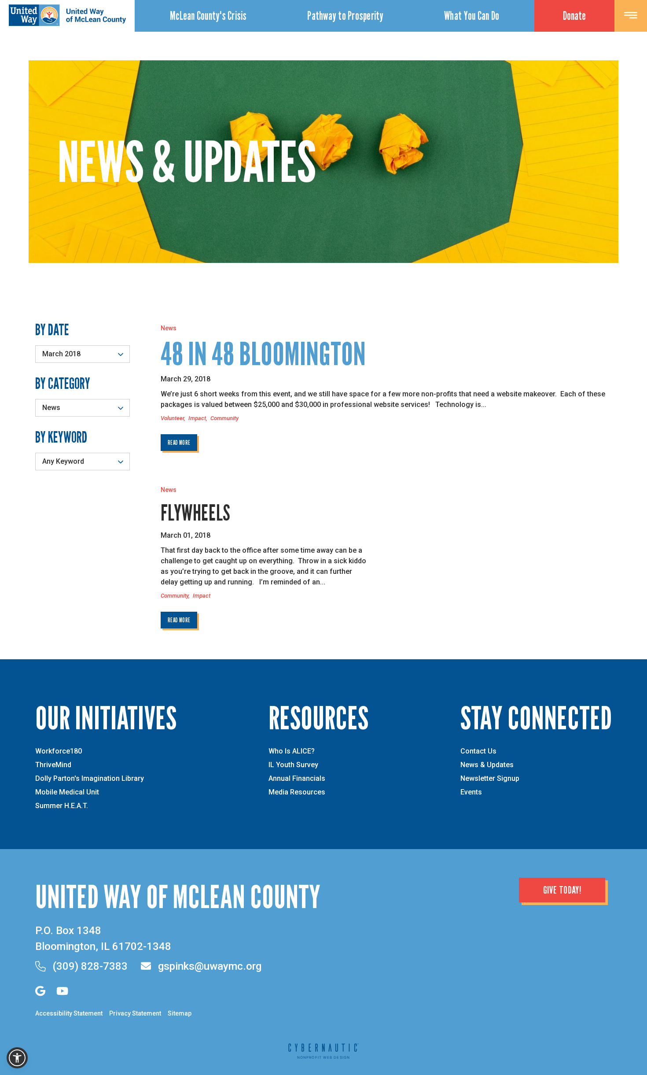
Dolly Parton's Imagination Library (89, 778)
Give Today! (562, 889)
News (168, 328)
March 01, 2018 (185, 535)
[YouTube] (62, 991)
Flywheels (195, 512)
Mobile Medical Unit (67, 792)
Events (471, 792)
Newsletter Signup (489, 778)
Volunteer (172, 418)
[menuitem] (208, 16)
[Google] (40, 991)
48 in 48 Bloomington (263, 353)
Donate (574, 15)
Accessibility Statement (69, 1013)
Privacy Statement (135, 1013)
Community (224, 418)
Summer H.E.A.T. (61, 805)
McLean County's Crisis (208, 15)
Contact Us (478, 751)
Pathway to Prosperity (345, 15)
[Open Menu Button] (630, 16)
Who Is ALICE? (291, 751)
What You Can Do (471, 15)
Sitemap (179, 1013)
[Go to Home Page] (67, 23)
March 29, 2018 (185, 379)
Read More (179, 442)
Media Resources (296, 792)
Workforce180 (58, 751)
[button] (17, 1058)
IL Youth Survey (293, 764)
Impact (197, 418)
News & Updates (487, 764)
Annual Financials (296, 778)
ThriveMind (53, 764)
